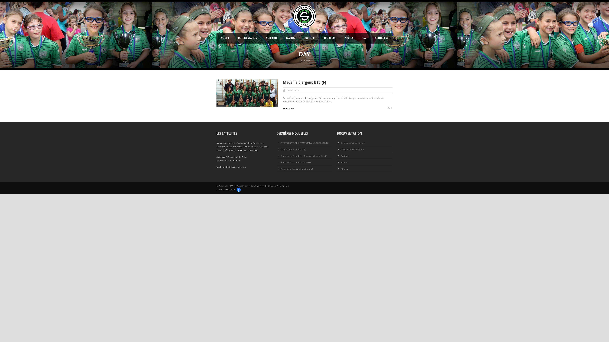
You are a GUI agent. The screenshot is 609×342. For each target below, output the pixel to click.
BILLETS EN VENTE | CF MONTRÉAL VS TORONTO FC (304, 143)
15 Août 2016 (293, 90)
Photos (349, 38)
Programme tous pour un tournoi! (297, 169)
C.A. (364, 38)
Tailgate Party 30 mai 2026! (293, 149)
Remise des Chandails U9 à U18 (296, 162)
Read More (288, 108)
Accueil (225, 38)
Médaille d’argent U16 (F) (304, 82)
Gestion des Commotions (353, 143)
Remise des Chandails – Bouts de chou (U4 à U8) (304, 156)
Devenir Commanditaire (352, 149)
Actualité (271, 38)
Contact (380, 38)
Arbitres (345, 156)
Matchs (290, 38)
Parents (345, 162)
